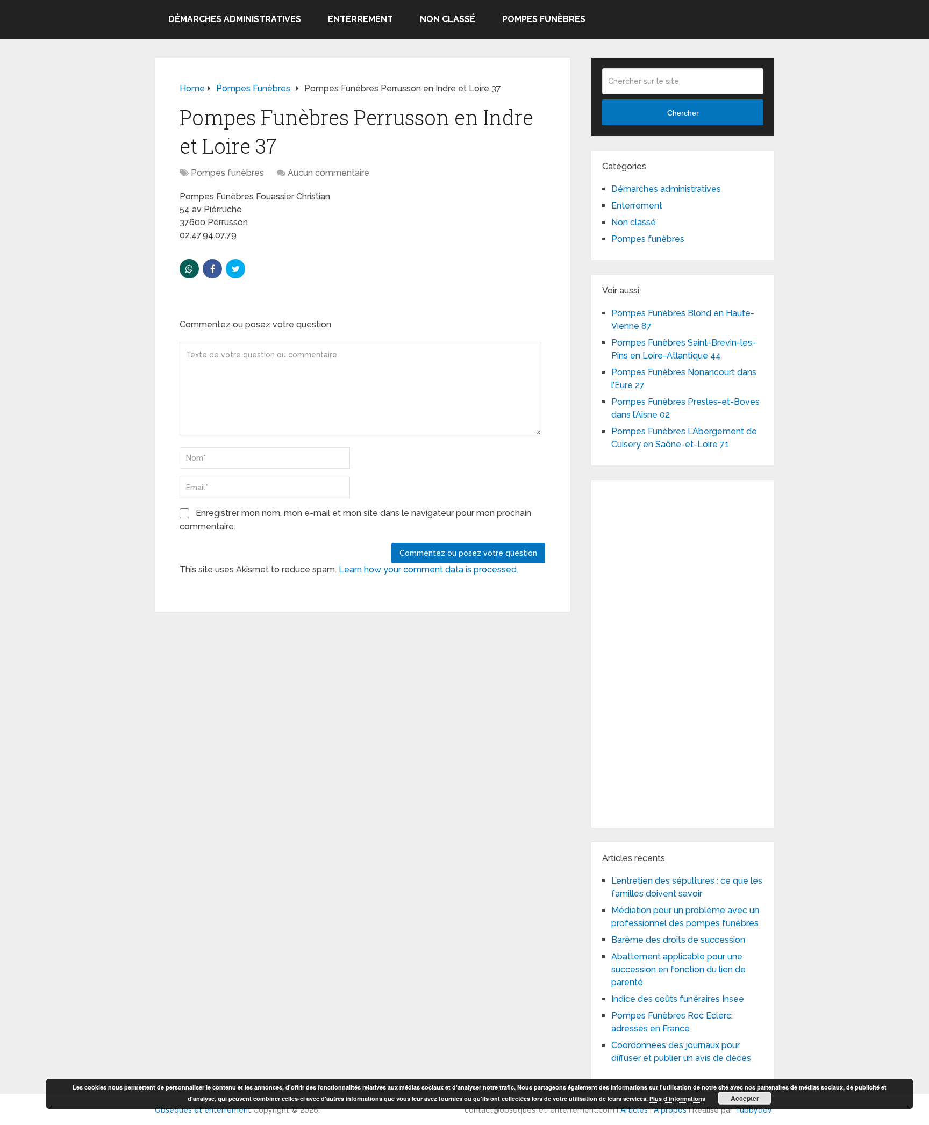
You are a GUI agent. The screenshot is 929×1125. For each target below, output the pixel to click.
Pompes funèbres (543, 19)
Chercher (683, 113)
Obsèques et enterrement (203, 1110)
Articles (634, 1110)
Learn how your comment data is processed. (428, 569)
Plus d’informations (677, 1098)
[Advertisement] (682, 652)
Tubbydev (753, 1110)
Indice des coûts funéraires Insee (677, 999)
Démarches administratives (234, 19)
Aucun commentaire (328, 173)
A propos (670, 1110)
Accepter (745, 1098)
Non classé (447, 19)
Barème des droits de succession (678, 940)
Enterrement (360, 19)
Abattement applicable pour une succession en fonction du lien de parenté (678, 969)
